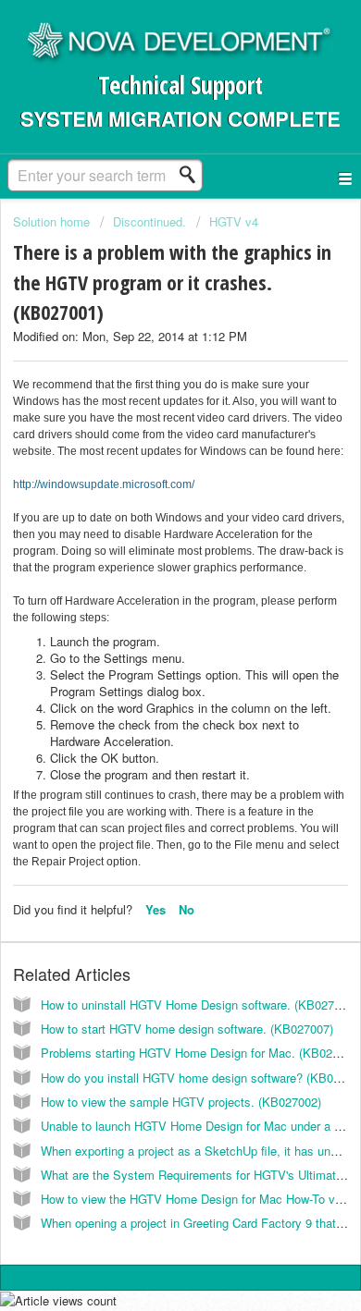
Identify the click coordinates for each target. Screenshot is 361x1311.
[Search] (192, 174)
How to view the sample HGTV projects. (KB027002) (181, 1101)
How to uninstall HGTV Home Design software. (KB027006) (199, 1004)
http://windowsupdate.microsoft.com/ (103, 484)
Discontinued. (149, 221)
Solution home (53, 221)
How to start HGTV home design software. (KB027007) (187, 1028)
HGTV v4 (233, 221)
